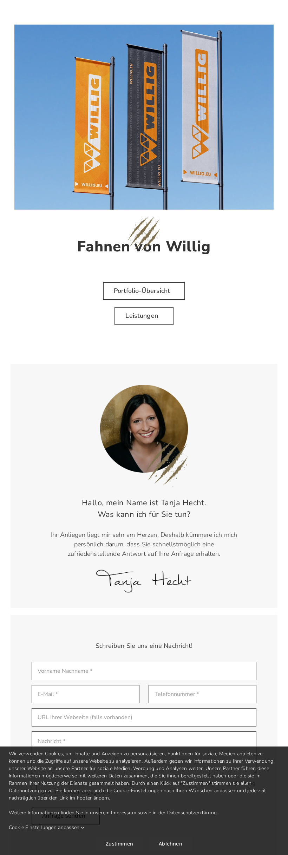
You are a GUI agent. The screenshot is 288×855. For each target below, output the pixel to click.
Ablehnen (170, 843)
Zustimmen (119, 843)
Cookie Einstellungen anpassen (45, 827)
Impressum (123, 812)
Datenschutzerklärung (192, 812)
